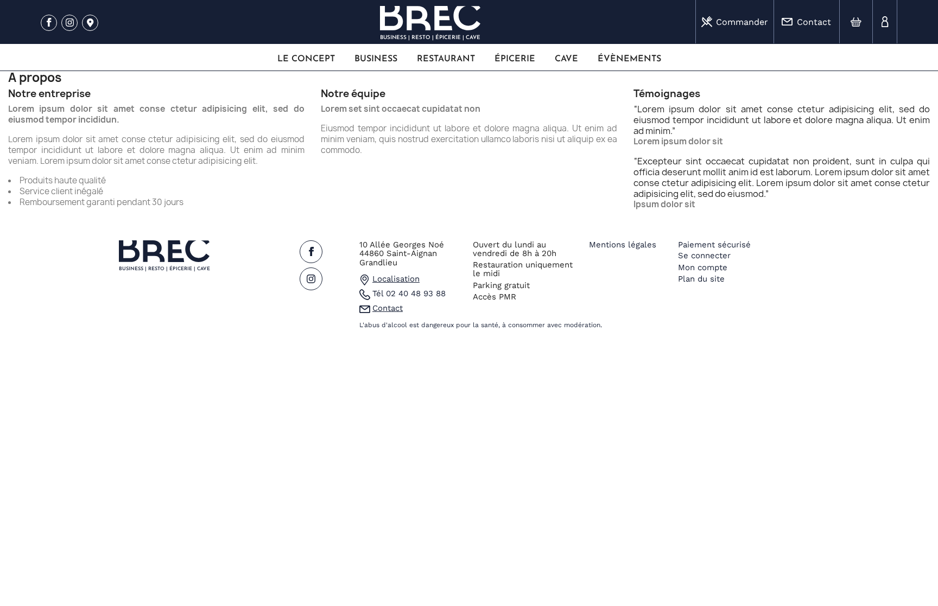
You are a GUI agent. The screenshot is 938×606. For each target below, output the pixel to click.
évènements (629, 59)
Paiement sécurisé (714, 245)
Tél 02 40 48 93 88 (409, 293)
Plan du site (701, 279)
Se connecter (704, 255)
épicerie (515, 59)
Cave (566, 59)
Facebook (48, 24)
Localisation (396, 279)
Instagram (69, 24)
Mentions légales (622, 245)
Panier (856, 21)
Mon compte (702, 267)
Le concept (306, 59)
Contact (814, 22)
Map (90, 24)
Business (375, 59)
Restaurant (446, 59)
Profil (884, 21)
